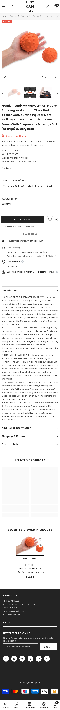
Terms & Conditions (25, 227)
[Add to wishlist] (50, 219)
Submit (48, 646)
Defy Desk (15, 150)
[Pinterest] (22, 659)
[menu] (3, 6)
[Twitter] (47, 659)
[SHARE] (56, 219)
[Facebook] (6, 659)
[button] (49, 77)
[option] (30, 50)
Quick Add (30, 558)
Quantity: (6, 204)
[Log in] (48, 6)
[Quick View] (40, 544)
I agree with (11, 226)
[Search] (12, 6)
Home (4, 16)
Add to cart (23, 219)
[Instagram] (14, 659)
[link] (15, 510)
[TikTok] (30, 659)
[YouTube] (39, 659)
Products (13, 16)
